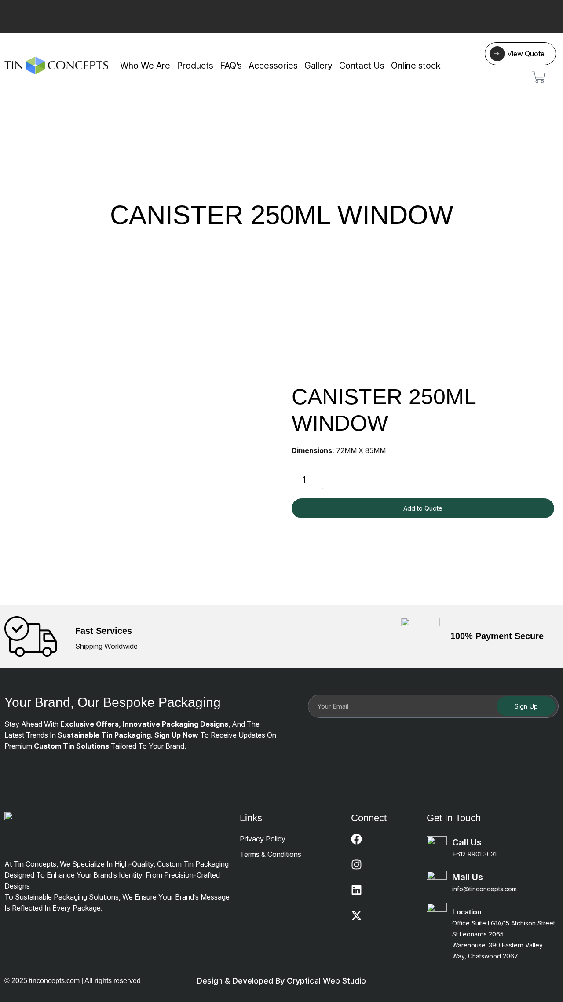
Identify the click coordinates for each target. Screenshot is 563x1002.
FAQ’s (231, 65)
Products (195, 65)
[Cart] (539, 77)
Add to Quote (422, 508)
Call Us (467, 842)
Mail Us (467, 877)
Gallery (318, 65)
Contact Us (361, 65)
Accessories (273, 65)
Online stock (416, 65)
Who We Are (145, 65)
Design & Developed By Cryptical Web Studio (281, 980)
